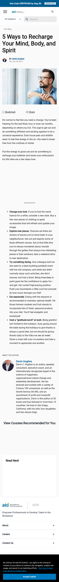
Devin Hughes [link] (18, 59)
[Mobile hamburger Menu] (5, 11)
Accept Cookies (29, 577)
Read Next (12, 460)
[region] (29, 568)
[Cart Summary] (53, 11)
